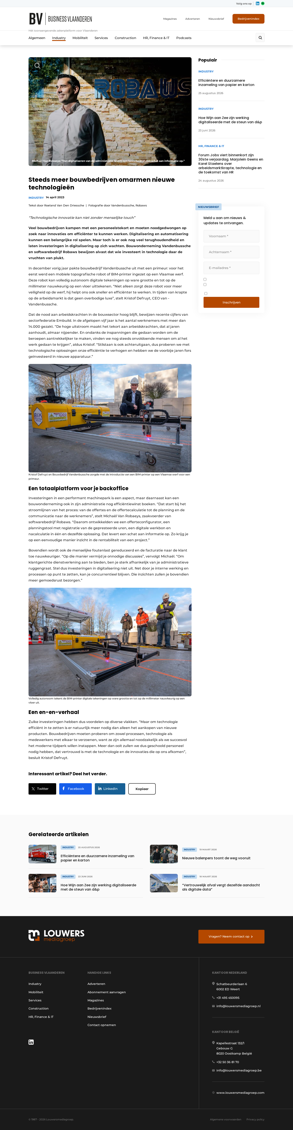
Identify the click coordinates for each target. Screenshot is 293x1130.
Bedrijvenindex (248, 18)
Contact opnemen (102, 1025)
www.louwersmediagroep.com (240, 1093)
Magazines (170, 18)
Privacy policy (255, 1119)
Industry (59, 38)
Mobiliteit (80, 38)
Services (101, 38)
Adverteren (192, 18)
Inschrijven (231, 302)
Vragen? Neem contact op (229, 936)
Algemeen (37, 38)
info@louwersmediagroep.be (239, 1070)
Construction (125, 38)
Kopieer (142, 789)
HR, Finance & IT (156, 38)
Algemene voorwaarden (225, 1119)
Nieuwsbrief (216, 18)
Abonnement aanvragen (107, 992)
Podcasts (184, 38)
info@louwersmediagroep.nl (238, 1006)
